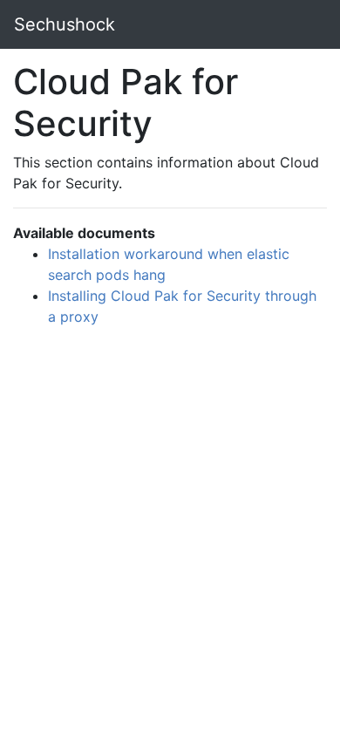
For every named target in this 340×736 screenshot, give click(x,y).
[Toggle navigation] (301, 24)
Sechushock (64, 24)
